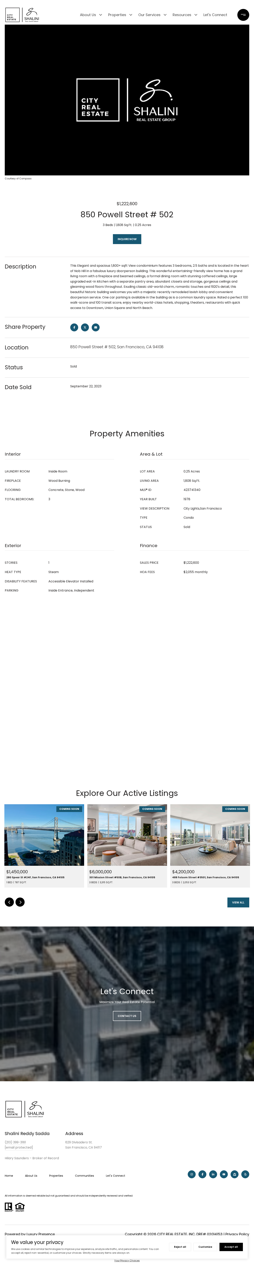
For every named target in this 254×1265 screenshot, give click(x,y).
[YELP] (245, 1174)
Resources (182, 14)
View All (238, 902)
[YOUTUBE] (224, 1174)
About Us (88, 14)
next (20, 902)
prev (9, 902)
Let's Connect (215, 14)
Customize (205, 1247)
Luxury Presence (41, 1234)
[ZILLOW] (235, 1174)
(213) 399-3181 (15, 1142)
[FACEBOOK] (202, 1174)
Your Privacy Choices (127, 1260)
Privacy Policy (237, 1234)
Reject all (180, 1247)
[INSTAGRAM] (192, 1174)
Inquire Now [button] (127, 239)
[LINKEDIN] (213, 1174)
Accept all (231, 1247)
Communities (84, 1176)
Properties (117, 14)
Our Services (149, 14)
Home (9, 1176)
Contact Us (127, 1016)
